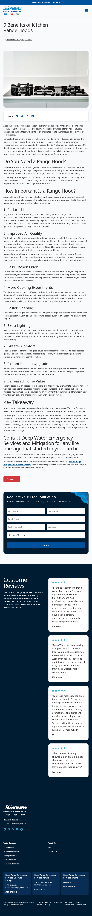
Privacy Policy (40, 903)
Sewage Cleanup (10, 855)
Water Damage (9, 843)
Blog (50, 847)
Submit (45, 545)
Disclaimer (58, 902)
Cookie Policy (48, 903)
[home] (12, 10)
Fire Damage (8, 847)
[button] (86, 10)
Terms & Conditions (69, 903)
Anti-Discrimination (82, 903)
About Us (52, 843)
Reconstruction (9, 859)
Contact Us (52, 851)
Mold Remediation (11, 851)
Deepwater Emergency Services (19, 39)
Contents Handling (11, 864)
